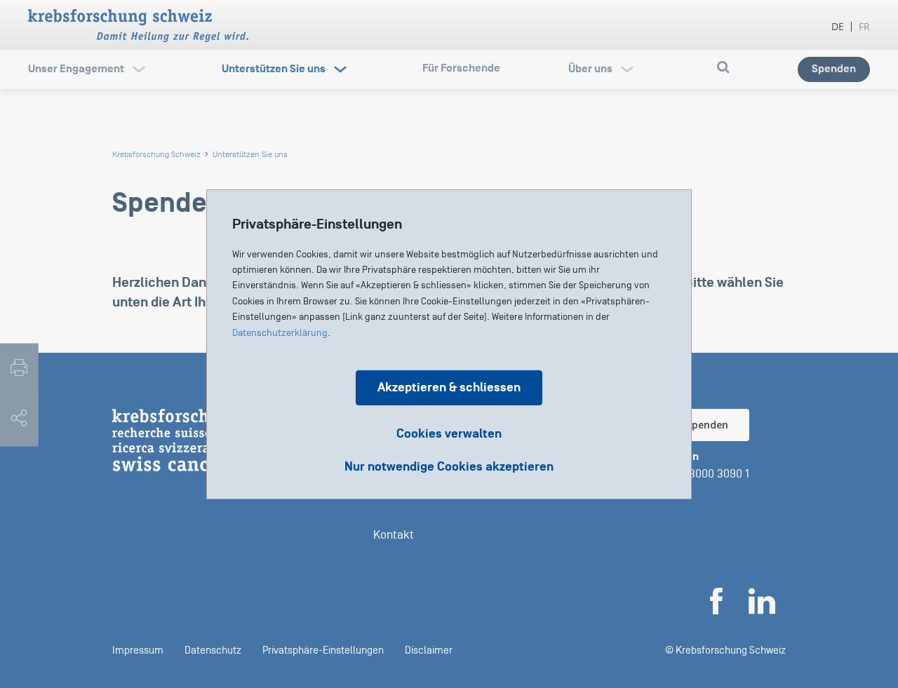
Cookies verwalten (449, 433)
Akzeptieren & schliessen (449, 386)
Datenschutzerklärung (280, 333)
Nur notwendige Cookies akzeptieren (449, 466)
